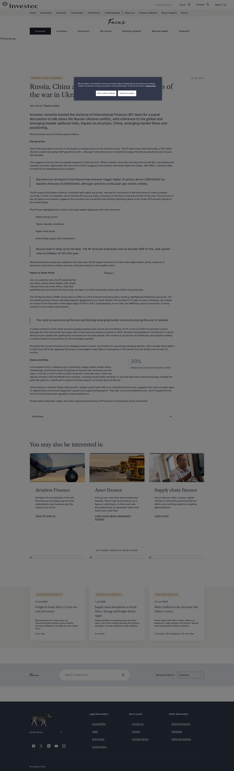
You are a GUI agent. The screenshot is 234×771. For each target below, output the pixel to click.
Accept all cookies (127, 93)
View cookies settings (106, 93)
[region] (118, 88)
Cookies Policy (150, 86)
